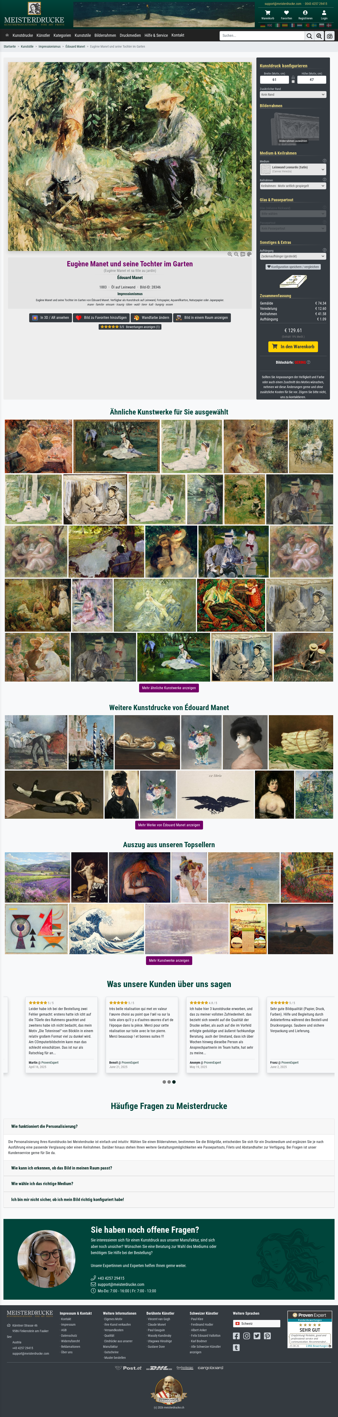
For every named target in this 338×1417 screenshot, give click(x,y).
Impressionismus (49, 47)
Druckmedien (130, 35)
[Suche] (309, 35)
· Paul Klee (196, 1319)
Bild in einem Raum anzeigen (205, 317)
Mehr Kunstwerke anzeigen (169, 960)
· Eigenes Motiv (112, 1319)
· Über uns (66, 1352)
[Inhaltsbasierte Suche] (319, 35)
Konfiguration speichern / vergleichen (295, 267)
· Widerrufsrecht (70, 1341)
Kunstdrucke (23, 35)
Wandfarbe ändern (154, 317)
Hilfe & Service (156, 35)
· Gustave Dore (155, 1347)
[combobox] (293, 94)
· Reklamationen (70, 1347)
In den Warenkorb (295, 346)
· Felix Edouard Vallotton (205, 1336)
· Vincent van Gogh (158, 1319)
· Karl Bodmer (198, 1341)
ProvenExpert (37, 1063)
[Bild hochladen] (330, 35)
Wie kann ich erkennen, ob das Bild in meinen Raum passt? (61, 1168)
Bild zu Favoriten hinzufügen (104, 317)
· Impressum (68, 1325)
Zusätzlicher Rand (270, 89)
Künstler (43, 35)
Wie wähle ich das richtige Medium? (42, 1183)
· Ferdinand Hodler (201, 1325)
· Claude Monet (156, 1325)
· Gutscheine (111, 1352)
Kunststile (83, 35)
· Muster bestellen (114, 1358)
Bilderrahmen (105, 35)
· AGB (63, 1330)
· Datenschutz (68, 1336)
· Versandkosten (113, 1330)
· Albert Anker (198, 1330)
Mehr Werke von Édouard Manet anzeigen (169, 825)
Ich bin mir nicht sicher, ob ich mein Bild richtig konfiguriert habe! (67, 1199)
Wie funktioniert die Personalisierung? (44, 1126)
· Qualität (108, 1336)
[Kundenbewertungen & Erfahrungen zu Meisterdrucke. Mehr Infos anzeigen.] (309, 1329)
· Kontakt (65, 1319)
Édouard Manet (75, 47)
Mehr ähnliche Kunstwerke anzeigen (169, 688)
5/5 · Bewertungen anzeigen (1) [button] (139, 327)
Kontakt (178, 35)
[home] (7, 35)
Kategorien (62, 35)
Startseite (10, 47)
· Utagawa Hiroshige (159, 1341)
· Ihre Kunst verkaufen (117, 1325)
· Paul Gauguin (155, 1330)
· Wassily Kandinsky (158, 1336)
